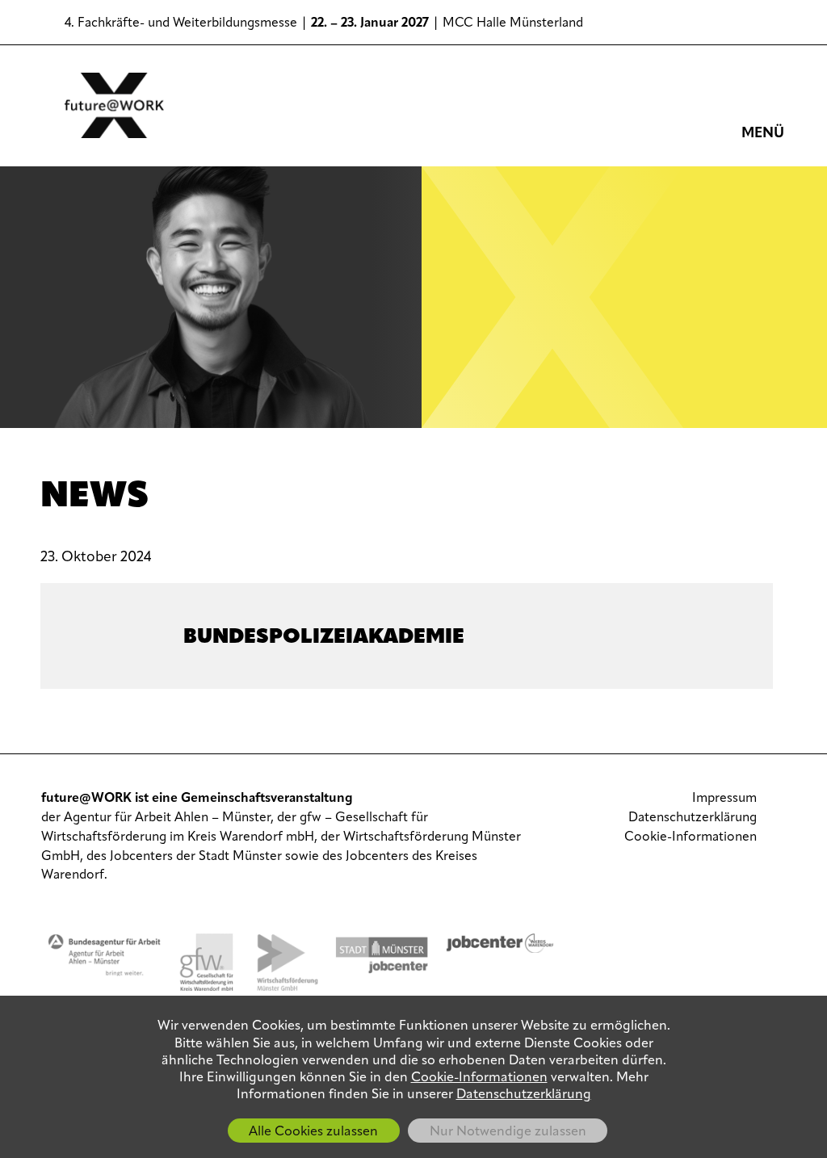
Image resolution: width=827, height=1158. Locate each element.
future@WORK (115, 105)
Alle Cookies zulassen (313, 1132)
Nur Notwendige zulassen (508, 1132)
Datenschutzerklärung (692, 818)
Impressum (724, 798)
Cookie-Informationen (690, 837)
